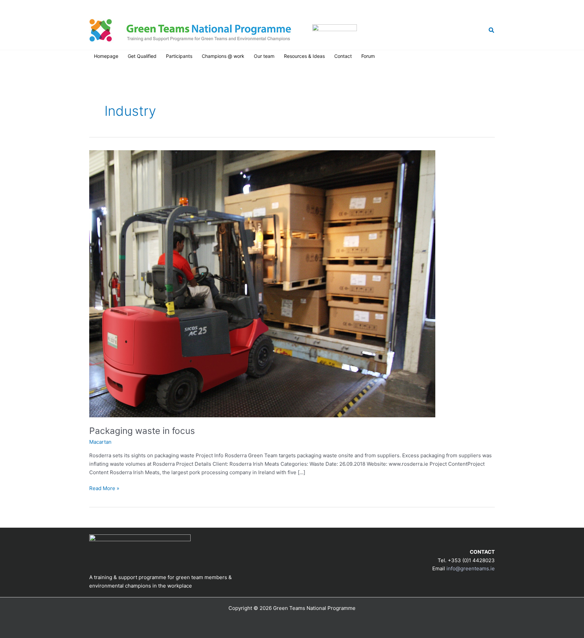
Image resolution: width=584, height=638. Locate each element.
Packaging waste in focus (142, 430)
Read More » (104, 489)
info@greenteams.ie (390, 5)
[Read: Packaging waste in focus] (262, 283)
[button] (492, 30)
